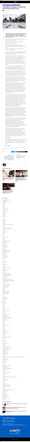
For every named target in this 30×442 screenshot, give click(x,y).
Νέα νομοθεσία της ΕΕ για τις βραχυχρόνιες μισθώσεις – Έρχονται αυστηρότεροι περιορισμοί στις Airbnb (21, 179)
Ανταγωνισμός (4, 211)
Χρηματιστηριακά (5, 396)
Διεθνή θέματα (4, 252)
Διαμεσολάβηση (5, 242)
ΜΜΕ (3, 327)
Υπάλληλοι (4, 388)
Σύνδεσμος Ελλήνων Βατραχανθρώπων (7, 368)
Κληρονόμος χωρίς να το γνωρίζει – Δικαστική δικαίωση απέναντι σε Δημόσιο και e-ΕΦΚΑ (8, 192)
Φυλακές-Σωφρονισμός (5, 395)
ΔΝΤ (3, 263)
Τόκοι (3, 381)
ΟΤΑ (3, 341)
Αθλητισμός (4, 203)
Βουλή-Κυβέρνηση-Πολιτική (6, 229)
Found (0, 441)
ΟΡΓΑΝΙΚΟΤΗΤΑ (4, 340)
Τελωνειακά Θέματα (5, 380)
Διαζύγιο (4, 238)
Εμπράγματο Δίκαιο (5, 278)
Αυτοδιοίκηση (4, 223)
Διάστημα (4, 244)
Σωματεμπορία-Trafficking (6, 379)
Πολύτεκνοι (4, 355)
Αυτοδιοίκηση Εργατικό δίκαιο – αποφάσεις (8, 224)
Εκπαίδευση (4, 272)
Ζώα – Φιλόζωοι (4, 300)
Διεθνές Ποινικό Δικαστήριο (6, 251)
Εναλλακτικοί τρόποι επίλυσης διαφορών (8, 279)
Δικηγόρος (7, 147)
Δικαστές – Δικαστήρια (5, 257)
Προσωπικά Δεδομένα (5, 359)
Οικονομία (4, 338)
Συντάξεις (4, 375)
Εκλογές (3, 271)
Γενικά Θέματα (4, 231)
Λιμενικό (4, 324)
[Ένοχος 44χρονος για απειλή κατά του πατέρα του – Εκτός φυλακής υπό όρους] (9, 173)
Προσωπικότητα (4, 360)
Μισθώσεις (4, 326)
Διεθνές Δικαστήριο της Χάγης (6, 250)
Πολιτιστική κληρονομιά (5, 353)
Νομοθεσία (4, 333)
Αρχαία (3, 217)
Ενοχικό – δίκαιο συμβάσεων (6, 285)
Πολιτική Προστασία (5, 352)
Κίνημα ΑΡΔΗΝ (4, 313)
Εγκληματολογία (5, 264)
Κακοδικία (4, 311)
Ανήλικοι (4, 209)
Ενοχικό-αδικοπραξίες (5, 286)
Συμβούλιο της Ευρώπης (6, 367)
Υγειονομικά (4, 387)
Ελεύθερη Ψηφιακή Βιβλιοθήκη (6, 273)
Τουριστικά (4, 382)
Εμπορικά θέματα (5, 277)
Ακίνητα (4, 204)
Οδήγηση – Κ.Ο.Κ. (5, 334)
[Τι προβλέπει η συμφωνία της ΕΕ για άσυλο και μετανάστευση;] (14, 28)
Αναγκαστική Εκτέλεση (5, 208)
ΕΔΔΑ (3, 265)
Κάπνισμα (4, 312)
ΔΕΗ (3, 236)
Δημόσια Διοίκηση (5, 237)
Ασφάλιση (4, 222)
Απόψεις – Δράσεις (5, 216)
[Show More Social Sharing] (9, 12)
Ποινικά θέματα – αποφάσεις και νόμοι (7, 348)
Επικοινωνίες (4, 290)
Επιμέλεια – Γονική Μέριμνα (6, 291)
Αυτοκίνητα (4, 225)
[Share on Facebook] (5, 12)
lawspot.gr (8, 145)
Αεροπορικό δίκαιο (5, 202)
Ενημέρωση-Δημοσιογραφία (6, 284)
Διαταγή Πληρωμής (5, 245)
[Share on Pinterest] (7, 12)
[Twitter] (3, 34)
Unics (5, 10)
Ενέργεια (4, 283)
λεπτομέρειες (11, 91)
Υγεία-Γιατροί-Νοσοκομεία (6, 386)
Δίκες (3, 259)
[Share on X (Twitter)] (6, 12)
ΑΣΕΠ (3, 218)
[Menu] (3, 2)
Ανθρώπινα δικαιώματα (5, 210)
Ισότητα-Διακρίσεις (5, 307)
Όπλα (3, 339)
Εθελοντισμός (4, 266)
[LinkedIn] (3, 36)
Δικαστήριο (4, 258)
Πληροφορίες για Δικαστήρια (6, 346)
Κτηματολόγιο (4, 319)
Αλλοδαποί (4, 147)
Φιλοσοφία (4, 393)
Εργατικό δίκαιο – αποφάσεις (6, 293)
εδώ (23, 115)
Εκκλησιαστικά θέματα (5, 270)
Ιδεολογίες (4, 304)
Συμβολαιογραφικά (5, 366)
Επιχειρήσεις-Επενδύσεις (6, 292)
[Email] (3, 40)
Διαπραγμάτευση (5, 243)
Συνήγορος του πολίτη (5, 373)
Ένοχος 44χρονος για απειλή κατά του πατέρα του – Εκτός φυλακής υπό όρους (8, 179)
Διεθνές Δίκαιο (4, 249)
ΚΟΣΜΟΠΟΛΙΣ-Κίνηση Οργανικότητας (7, 318)
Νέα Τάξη (4, 331)
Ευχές (3, 299)
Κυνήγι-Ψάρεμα (4, 320)
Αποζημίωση (4, 215)
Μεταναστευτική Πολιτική (24, 147)
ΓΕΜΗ (3, 230)
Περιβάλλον (4, 345)
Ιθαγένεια (4, 305)
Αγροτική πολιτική (5, 201)
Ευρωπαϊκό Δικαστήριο (5, 298)
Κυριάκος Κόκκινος (17, 147)
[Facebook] (3, 32)
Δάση (3, 235)
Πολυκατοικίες (4, 354)
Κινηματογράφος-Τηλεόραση (6, 314)
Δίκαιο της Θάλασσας (5, 256)
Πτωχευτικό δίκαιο (5, 361)
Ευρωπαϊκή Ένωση (12, 147)
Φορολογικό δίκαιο (5, 394)
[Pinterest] (3, 38)
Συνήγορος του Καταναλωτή (6, 372)
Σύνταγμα (4, 374)
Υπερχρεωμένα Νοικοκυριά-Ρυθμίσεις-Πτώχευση (9, 389)
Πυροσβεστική (4, 362)
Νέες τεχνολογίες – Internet (6, 332)
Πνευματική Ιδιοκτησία (5, 347)
